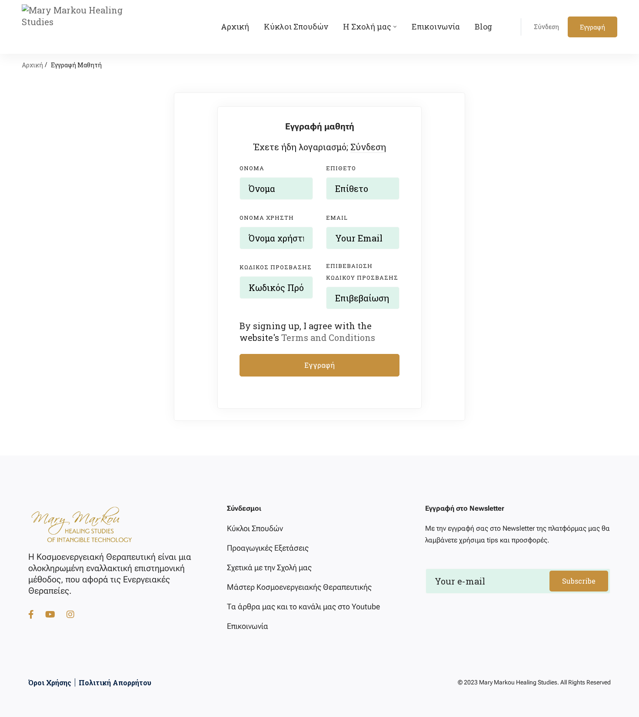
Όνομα (252, 168)
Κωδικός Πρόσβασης (276, 267)
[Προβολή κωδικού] (304, 298)
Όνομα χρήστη (267, 217)
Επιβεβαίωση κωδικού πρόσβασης (362, 271)
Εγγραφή (319, 365)
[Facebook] (31, 614)
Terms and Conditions (328, 337)
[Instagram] (70, 614)
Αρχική (32, 65)
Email (337, 217)
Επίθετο (341, 168)
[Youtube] (50, 614)
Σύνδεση (368, 146)
